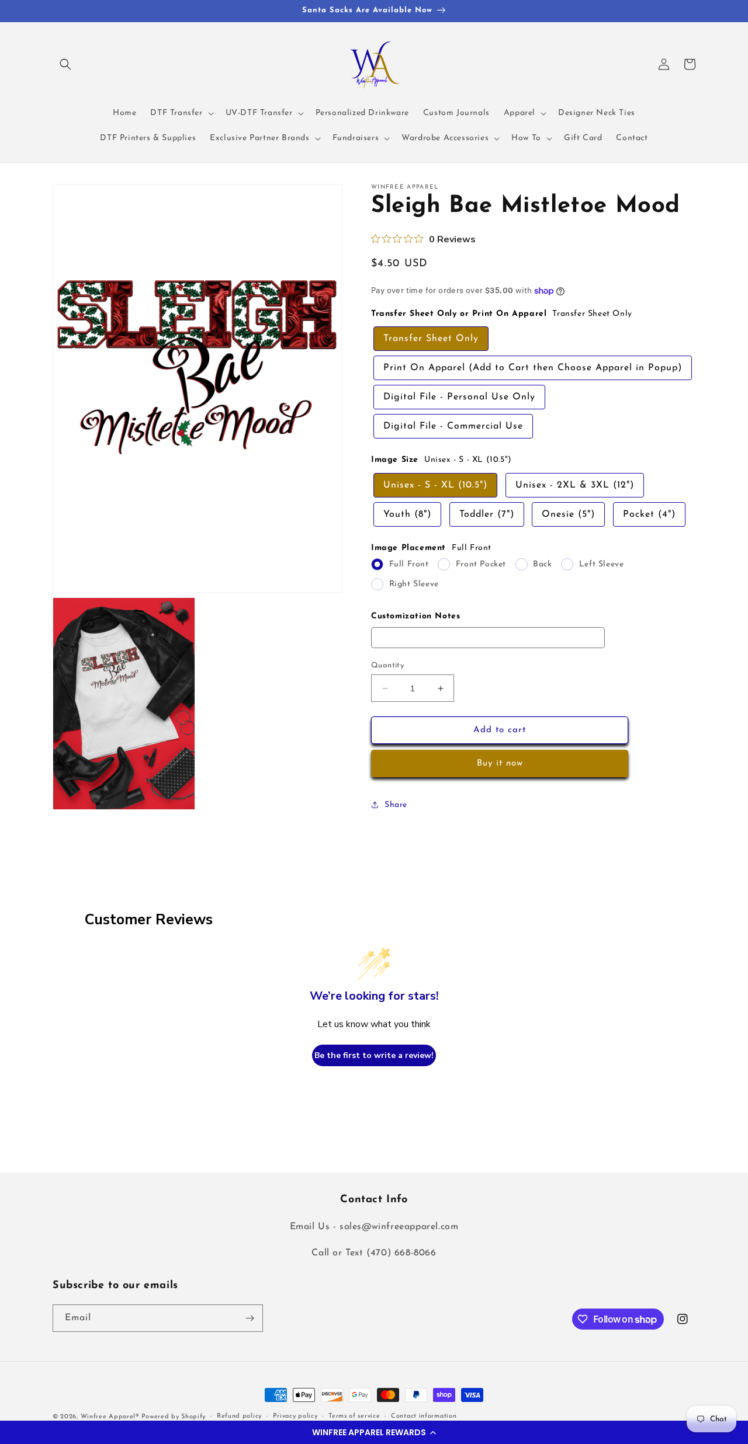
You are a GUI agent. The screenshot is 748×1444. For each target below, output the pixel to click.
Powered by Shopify (173, 1417)
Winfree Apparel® (111, 1417)
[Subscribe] (249, 1318)
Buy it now (500, 763)
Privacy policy (295, 1416)
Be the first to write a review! (374, 1055)
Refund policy (239, 1416)
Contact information (423, 1416)
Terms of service (354, 1416)
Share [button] (396, 805)
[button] (374, 1432)
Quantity (387, 665)
